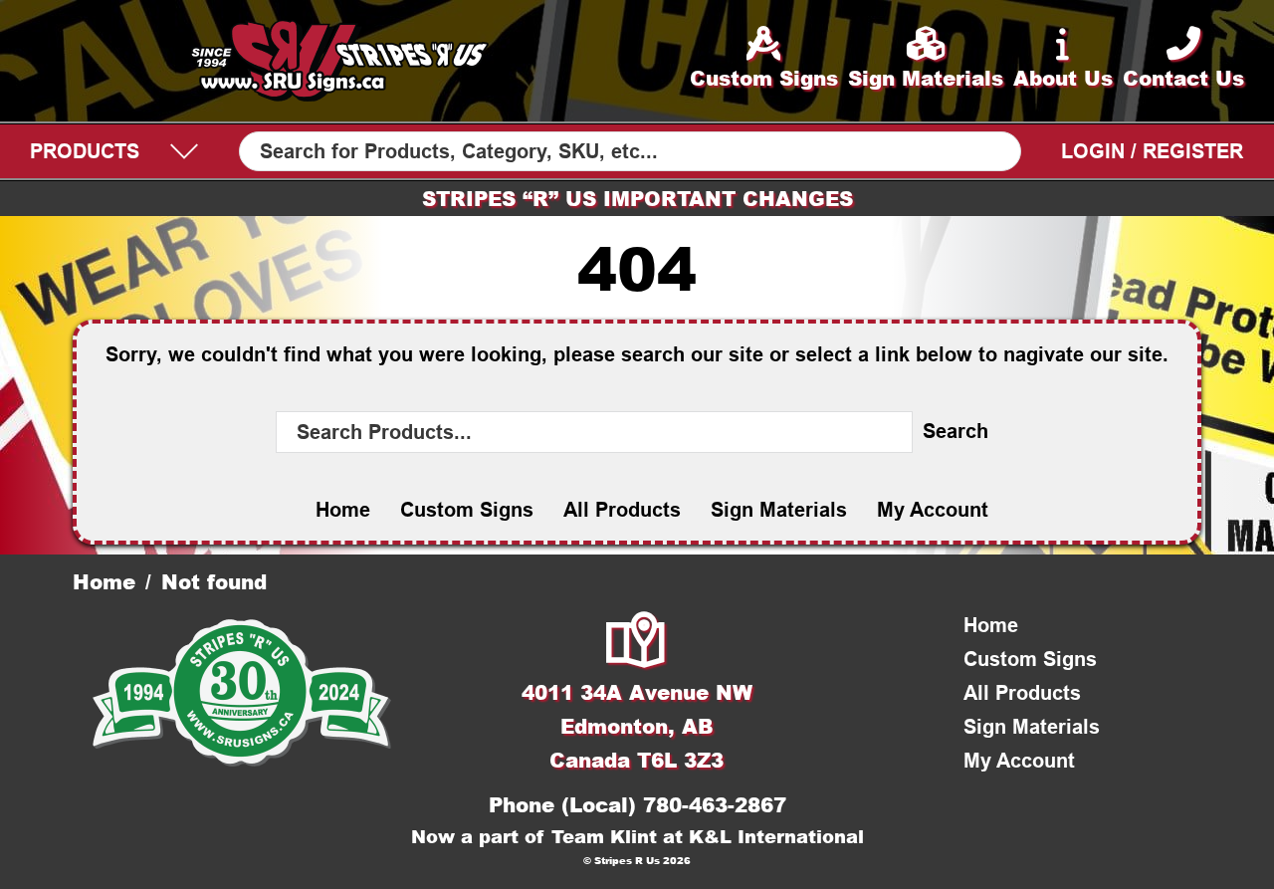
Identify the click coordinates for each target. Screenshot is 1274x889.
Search (955, 431)
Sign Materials (779, 510)
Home (343, 510)
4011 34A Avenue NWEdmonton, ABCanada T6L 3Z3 (637, 726)
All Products (622, 510)
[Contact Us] (637, 642)
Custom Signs (466, 510)
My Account (932, 510)
